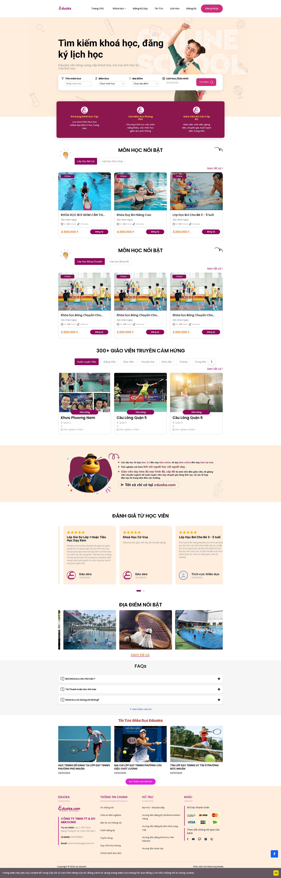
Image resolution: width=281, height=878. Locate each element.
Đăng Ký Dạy (140, 8)
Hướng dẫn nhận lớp (152, 848)
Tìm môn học (73, 78)
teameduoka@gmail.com (81, 843)
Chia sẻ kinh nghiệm (110, 815)
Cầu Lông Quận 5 (76, 417)
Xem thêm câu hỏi (140, 709)
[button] (137, 590)
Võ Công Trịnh (185, 417)
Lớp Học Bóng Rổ (119, 261)
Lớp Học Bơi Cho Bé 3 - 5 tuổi (137, 215)
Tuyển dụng (106, 837)
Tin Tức (159, 8)
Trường (183, 361)
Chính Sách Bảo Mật (110, 853)
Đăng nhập (211, 8)
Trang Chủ (97, 8)
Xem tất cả (214, 168)
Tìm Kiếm (204, 82)
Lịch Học (175, 8)
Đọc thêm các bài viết (140, 781)
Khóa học (118, 8)
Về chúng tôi (107, 807)
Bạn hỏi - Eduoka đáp (153, 807)
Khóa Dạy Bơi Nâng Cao (78, 215)
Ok (276, 872)
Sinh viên (167, 361)
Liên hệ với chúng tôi (110, 822)
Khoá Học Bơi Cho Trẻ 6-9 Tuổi (194, 215)
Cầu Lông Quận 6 (132, 417)
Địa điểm (137, 78)
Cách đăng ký (107, 830)
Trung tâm (200, 361)
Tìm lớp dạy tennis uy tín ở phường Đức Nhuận (194, 767)
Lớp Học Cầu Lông (112, 161)
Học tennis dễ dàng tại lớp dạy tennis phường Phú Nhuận (84, 767)
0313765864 (77, 837)
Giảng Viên (109, 361)
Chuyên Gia (147, 361)
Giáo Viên (128, 361)
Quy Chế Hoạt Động (110, 845)
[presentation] (211, 362)
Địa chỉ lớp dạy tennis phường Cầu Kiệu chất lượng (138, 767)
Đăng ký (191, 8)
